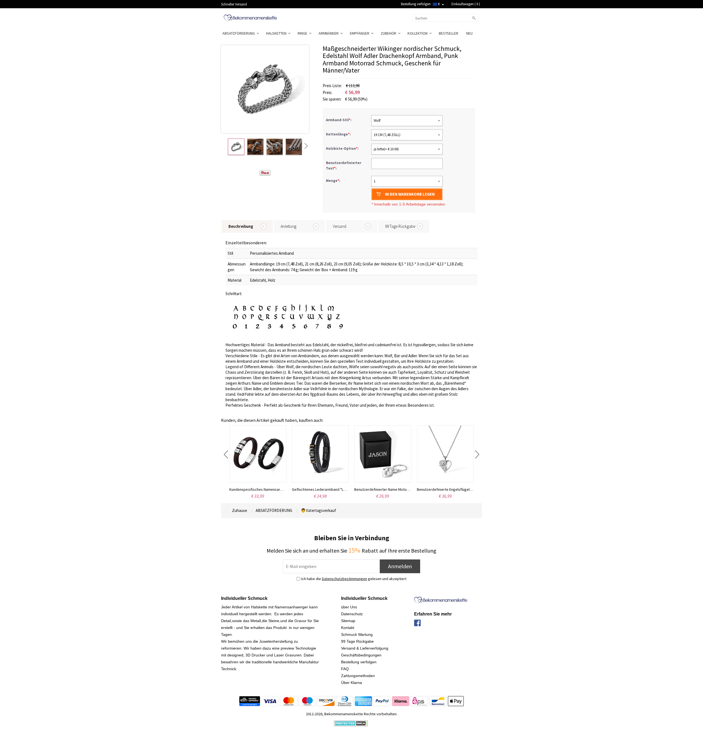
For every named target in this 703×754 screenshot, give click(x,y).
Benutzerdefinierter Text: (343, 165)
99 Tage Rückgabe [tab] (400, 226)
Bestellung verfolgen (416, 4)
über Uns (349, 607)
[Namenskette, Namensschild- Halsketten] (250, 17)
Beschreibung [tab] (240, 226)
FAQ (345, 669)
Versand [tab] (339, 226)
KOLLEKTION (418, 33)
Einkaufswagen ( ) (465, 4)
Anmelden (400, 566)
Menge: (333, 180)
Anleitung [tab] (288, 226)
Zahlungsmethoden (358, 675)
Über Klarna (351, 682)
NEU (469, 33)
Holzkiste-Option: (342, 148)
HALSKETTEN (277, 33)
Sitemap (348, 621)
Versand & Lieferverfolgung (364, 648)
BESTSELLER (449, 33)
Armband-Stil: (339, 120)
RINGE (303, 33)
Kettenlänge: (339, 134)
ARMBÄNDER (329, 33)
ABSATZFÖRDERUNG (239, 33)
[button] (226, 454)
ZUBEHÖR (389, 33)
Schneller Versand (234, 4)
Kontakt (347, 627)
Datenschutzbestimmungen (344, 578)
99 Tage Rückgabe (357, 641)
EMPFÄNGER (360, 33)
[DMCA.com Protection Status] (351, 722)
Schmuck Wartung (357, 634)
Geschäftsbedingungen (361, 655)
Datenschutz (352, 614)
